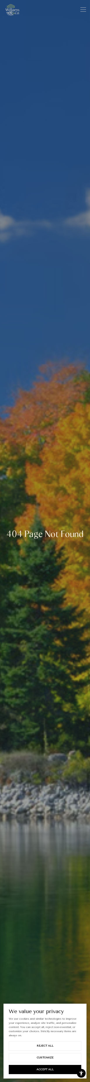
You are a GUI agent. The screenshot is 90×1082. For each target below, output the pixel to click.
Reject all (45, 1045)
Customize (45, 1057)
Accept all (45, 1069)
